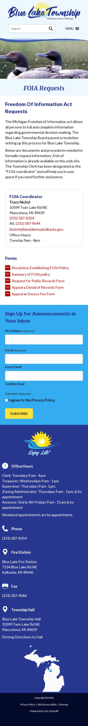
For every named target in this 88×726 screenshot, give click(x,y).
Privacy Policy (43, 400)
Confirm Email (15, 384)
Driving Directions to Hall (22, 637)
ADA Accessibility (47, 704)
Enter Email (13, 367)
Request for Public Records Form (38, 281)
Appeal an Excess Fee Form (33, 294)
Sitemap (63, 704)
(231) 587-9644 (28, 223)
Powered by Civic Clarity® (44, 711)
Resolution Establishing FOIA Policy (40, 268)
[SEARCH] (51, 28)
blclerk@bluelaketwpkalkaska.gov (36, 229)
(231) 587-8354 (21, 218)
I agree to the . (31, 400)
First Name (20, 331)
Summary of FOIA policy (31, 274)
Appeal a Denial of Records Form (38, 287)
